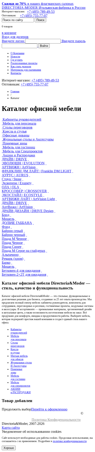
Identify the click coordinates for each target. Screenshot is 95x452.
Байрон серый (12, 231)
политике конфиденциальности (70, 441)
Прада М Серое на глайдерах (23, 251)
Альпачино (10, 254)
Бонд (5, 215)
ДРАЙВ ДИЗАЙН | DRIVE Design (27, 211)
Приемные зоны (15, 143)
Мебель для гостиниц (19, 147)
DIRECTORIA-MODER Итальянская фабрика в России (44, 7)
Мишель (8, 219)
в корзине (9, 33)
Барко (6, 262)
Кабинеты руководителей (22, 119)
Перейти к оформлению (49, 409)
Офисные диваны (16, 135)
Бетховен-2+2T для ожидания (24, 274)
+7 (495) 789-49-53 (41, 11)
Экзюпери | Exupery (17, 183)
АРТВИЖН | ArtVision (19, 167)
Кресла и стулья (15, 131)
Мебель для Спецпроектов (23, 151)
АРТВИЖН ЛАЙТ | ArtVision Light (28, 199)
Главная (15, 91)
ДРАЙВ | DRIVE (14, 159)
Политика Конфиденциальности (56, 420)
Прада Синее (11, 247)
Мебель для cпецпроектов (20, 384)
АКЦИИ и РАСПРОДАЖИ (21, 390)
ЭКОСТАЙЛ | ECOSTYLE (22, 195)
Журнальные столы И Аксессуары (21, 364)
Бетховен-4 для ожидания (21, 270)
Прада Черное (12, 243)
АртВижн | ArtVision (17, 207)
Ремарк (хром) (12, 258)
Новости (15, 56)
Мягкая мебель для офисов (19, 357)
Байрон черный (13, 235)
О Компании (17, 53)
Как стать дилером (21, 66)
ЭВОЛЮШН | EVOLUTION (23, 163)
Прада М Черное (14, 239)
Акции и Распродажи (19, 155)
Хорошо (9, 448)
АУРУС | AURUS (15, 175)
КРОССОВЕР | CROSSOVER (24, 191)
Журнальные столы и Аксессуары (28, 139)
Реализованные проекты (24, 63)
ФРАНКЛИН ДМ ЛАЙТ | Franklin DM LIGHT (36, 171)
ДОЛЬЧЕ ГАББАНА (17, 223)
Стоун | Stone (11, 179)
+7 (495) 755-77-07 (34, 15)
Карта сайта (11, 427)
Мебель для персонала (19, 123)
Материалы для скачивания (26, 69)
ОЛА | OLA (10, 187)
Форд (6, 227)
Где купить (17, 59)
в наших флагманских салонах (38, 4)
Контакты (16, 73)
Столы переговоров (17, 127)
